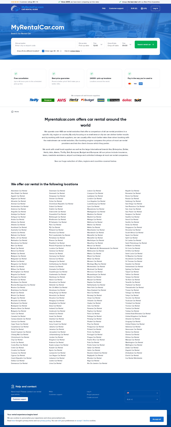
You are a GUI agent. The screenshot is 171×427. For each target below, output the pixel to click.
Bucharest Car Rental (19, 303)
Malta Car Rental (93, 227)
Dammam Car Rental (57, 191)
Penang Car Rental (94, 319)
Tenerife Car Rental (132, 282)
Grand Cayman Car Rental (21, 332)
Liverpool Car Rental (95, 193)
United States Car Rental (134, 324)
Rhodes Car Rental (94, 358)
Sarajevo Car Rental (133, 214)
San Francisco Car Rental (135, 206)
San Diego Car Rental (133, 204)
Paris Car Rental (93, 314)
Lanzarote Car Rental (57, 353)
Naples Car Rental (94, 282)
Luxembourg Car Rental (96, 204)
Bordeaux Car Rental (19, 282)
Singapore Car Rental (133, 227)
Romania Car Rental (133, 193)
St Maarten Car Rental (133, 256)
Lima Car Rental (55, 363)
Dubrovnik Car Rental (57, 212)
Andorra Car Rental (18, 209)
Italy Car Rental (55, 321)
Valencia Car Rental (132, 327)
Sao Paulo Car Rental (133, 212)
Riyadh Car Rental (132, 191)
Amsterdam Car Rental (19, 206)
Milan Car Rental (93, 259)
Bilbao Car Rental (18, 269)
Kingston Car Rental (57, 340)
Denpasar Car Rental (57, 196)
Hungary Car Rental (56, 301)
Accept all (157, 419)
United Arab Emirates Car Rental (138, 314)
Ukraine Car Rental (132, 319)
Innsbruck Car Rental (57, 311)
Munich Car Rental (94, 277)
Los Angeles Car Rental (96, 201)
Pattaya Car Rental (94, 316)
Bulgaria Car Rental (18, 311)
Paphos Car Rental (94, 311)
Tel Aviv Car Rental (132, 280)
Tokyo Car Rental (132, 295)
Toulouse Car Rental (133, 301)
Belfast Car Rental (18, 253)
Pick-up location (20, 43)
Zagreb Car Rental (132, 350)
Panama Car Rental (94, 308)
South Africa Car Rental (134, 233)
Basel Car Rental (17, 248)
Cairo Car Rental (17, 314)
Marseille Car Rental (95, 235)
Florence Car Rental (56, 233)
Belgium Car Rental (18, 256)
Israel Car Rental (55, 316)
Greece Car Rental (56, 266)
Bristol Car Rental (18, 295)
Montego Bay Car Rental (96, 264)
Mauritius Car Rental (95, 243)
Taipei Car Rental (132, 272)
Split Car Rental (131, 238)
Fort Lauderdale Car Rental (59, 235)
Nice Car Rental (93, 293)
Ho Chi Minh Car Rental (58, 287)
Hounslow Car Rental (57, 282)
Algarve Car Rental (18, 198)
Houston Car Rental (56, 298)
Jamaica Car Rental (56, 329)
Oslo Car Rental (93, 306)
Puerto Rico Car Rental (96, 340)
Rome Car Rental (131, 196)
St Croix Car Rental (132, 248)
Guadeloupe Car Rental (58, 272)
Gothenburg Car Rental (58, 264)
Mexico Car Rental (94, 253)
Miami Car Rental (93, 256)
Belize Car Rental (17, 261)
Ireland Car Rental (56, 314)
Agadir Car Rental (18, 196)
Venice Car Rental (132, 332)
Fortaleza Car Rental (57, 238)
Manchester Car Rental (96, 230)
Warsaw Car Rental (132, 340)
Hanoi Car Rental (55, 280)
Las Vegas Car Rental (57, 355)
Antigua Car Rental (18, 217)
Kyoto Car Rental (55, 350)
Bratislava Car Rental (19, 290)
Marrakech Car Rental (95, 233)
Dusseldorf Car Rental (57, 214)
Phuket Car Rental (94, 321)
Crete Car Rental (17, 348)
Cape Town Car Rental (19, 324)
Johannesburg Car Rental (59, 334)
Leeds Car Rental (55, 361)
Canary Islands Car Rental (21, 319)
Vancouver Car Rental (133, 329)
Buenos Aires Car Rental (20, 308)
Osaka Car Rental (94, 303)
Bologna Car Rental (18, 277)
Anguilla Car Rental (18, 212)
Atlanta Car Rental (18, 225)
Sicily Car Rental (17, 329)
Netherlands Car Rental (96, 285)
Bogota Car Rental (18, 274)
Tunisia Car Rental (132, 308)
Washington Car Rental (134, 342)
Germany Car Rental (57, 256)
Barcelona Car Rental (19, 243)
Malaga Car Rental (94, 219)
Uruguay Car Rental (132, 321)
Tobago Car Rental (132, 293)
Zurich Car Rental (132, 355)
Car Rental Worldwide (133, 358)
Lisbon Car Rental (94, 191)
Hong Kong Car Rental (58, 293)
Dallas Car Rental (17, 361)
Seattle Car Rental (132, 217)
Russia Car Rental (132, 198)
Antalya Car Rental (18, 214)
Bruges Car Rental (18, 298)
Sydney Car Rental (132, 269)
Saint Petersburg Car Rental (136, 243)
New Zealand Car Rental (96, 290)
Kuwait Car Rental (56, 348)
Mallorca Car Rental (94, 222)
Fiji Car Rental (54, 227)
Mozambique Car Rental (96, 274)
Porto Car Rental (93, 332)
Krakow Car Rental (56, 342)
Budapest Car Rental (19, 306)
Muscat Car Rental (94, 280)
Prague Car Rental (94, 337)
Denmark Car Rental (57, 193)
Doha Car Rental (55, 201)
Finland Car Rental (56, 230)
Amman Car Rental (18, 204)
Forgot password (93, 395)
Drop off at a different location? (28, 51)
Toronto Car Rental (132, 298)
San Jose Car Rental (133, 209)
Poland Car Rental (94, 329)
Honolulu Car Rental (57, 295)
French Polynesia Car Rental (60, 246)
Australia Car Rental (18, 230)
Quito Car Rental (93, 350)
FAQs (51, 392)
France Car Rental (56, 240)
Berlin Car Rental (17, 266)
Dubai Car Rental (55, 206)
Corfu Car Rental (17, 342)
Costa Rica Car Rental (19, 345)
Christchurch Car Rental (20, 337)
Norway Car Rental (94, 295)
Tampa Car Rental (132, 277)
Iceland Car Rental (56, 308)
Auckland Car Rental (19, 227)
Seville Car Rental (132, 222)
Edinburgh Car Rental (57, 217)
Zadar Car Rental (131, 348)
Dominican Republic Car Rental (61, 204)
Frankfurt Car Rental (57, 243)
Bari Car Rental (17, 246)
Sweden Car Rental (132, 264)
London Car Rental (56, 248)
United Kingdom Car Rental (136, 316)
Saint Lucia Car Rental (133, 253)
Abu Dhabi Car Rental (19, 193)
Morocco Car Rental (94, 272)
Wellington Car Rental (133, 345)
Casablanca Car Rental (19, 327)
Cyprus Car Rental (18, 355)
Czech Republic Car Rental (21, 358)
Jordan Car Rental (56, 337)
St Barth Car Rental (132, 246)
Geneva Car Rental (56, 251)
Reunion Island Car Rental (97, 353)
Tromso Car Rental (132, 306)
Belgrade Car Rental (19, 259)
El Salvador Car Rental (58, 222)
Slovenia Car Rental (133, 230)
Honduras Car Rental (57, 290)
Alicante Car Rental (18, 201)
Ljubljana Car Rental (95, 196)
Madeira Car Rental (94, 214)
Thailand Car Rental (133, 285)
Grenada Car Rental (56, 269)
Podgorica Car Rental (95, 327)
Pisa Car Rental (93, 324)
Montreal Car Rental (95, 269)
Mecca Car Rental (94, 246)
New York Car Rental (95, 287)
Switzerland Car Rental (134, 266)
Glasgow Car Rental (57, 261)
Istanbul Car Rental (56, 319)
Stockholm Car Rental (133, 259)
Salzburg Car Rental (133, 201)
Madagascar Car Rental (96, 212)
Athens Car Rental (18, 222)
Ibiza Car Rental (55, 306)
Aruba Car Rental (17, 219)
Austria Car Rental (18, 233)
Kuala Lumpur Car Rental (58, 345)
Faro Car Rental (55, 225)
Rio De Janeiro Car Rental (97, 363)
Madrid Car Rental (94, 217)
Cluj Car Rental (17, 340)
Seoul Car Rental (131, 219)
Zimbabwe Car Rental (133, 353)
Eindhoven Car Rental (57, 219)
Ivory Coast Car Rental (57, 324)
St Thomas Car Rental (133, 261)
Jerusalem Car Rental (57, 332)
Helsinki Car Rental (56, 285)
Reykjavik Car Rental (95, 355)
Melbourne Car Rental (95, 251)
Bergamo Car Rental (19, 264)
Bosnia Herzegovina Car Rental (23, 285)
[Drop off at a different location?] (15, 51)
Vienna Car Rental (132, 334)
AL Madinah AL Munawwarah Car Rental (102, 248)
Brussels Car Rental (18, 301)
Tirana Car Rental (132, 290)
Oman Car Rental (93, 298)
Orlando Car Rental (94, 301)
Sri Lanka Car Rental (133, 240)
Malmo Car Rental (94, 225)
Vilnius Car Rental (132, 337)
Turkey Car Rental (132, 311)
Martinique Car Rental (95, 240)
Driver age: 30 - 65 (52, 51)
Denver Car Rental (56, 198)
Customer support (116, 8)
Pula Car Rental (93, 342)
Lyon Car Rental (93, 206)
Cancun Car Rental (18, 321)
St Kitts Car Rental (132, 251)
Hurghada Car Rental (57, 303)
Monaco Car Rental (94, 261)
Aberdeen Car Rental (19, 191)
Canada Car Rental (18, 316)
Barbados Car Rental (19, 240)
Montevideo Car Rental (96, 266)
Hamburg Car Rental (57, 277)
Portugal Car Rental (94, 334)
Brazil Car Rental (17, 293)
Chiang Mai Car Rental (19, 334)
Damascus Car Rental (19, 363)
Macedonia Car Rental (95, 209)
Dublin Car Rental (56, 209)
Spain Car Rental (131, 235)
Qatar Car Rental (93, 348)
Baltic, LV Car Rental (19, 238)
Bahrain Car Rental (18, 235)
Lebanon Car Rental (56, 358)
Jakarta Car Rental (56, 327)
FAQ (103, 8)
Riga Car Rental (93, 361)
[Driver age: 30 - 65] (43, 51)
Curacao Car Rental (18, 353)
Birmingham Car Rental (20, 272)
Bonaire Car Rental (18, 280)
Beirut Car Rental (17, 251)
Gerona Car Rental (56, 259)
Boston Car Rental (18, 287)
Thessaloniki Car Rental (134, 287)
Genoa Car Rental (56, 253)
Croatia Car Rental (18, 350)
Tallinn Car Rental (132, 274)
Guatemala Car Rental (57, 274)
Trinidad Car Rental (132, 303)
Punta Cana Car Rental (96, 345)
